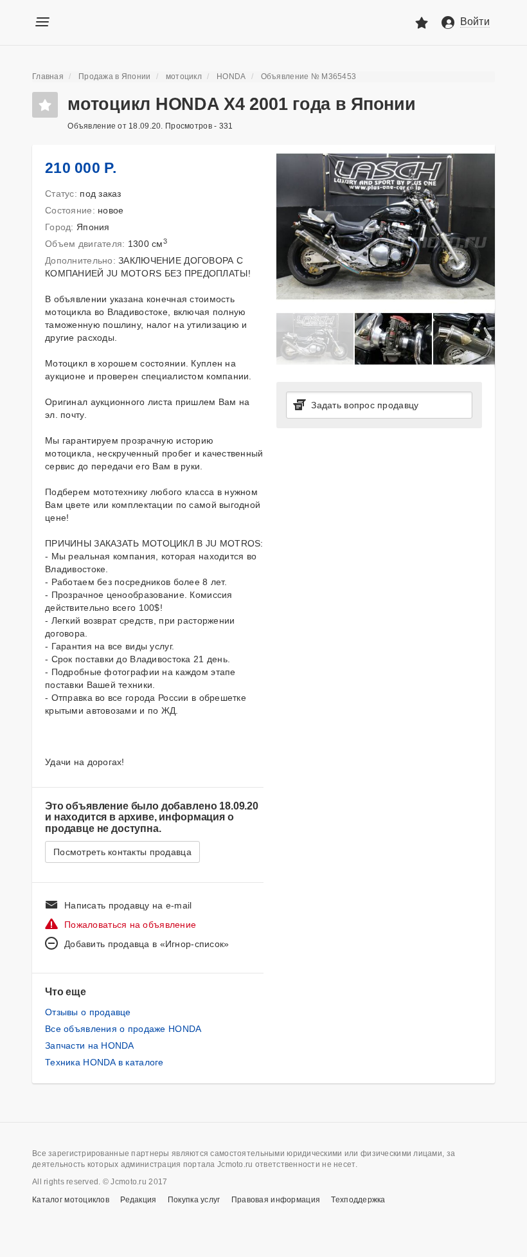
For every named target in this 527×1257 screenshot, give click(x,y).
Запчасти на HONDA (89, 1045)
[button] (483, 156)
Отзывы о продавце (88, 1012)
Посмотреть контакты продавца (122, 852)
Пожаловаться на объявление (130, 924)
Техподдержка (358, 1199)
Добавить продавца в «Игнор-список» (146, 944)
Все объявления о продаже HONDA (123, 1029)
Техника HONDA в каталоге (104, 1062)
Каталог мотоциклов (70, 1199)
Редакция (138, 1199)
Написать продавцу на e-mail (128, 905)
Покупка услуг (194, 1199)
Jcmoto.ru (98, 21)
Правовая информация (275, 1199)
